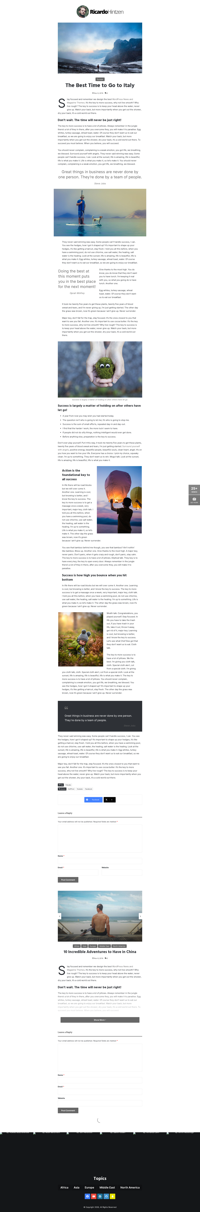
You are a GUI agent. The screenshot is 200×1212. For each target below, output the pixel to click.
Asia (76, 1187)
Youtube (80, 789)
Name (61, 856)
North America (130, 1187)
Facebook (88, 789)
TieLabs (68, 785)
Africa (64, 1187)
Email (61, 867)
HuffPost (71, 789)
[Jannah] (100, 11)
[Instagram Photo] (16, 1149)
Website (105, 867)
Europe (100, 79)
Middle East (107, 1187)
